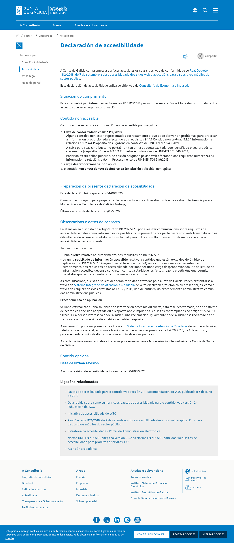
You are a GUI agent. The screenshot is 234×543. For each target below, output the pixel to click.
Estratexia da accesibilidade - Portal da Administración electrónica (114, 431)
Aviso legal (29, 76)
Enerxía (80, 477)
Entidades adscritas (34, 489)
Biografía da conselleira (37, 477)
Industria (81, 489)
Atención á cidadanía (35, 62)
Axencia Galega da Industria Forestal (154, 498)
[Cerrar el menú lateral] (19, 45)
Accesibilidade (67, 36)
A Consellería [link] (30, 25)
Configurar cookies (150, 534)
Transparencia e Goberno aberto (42, 501)
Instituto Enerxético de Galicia (149, 492)
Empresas (82, 483)
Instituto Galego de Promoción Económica (149, 485)
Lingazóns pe (46, 36)
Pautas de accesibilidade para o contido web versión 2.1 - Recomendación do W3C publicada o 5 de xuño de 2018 (140, 394)
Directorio (28, 483)
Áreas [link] (57, 25)
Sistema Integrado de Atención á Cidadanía (104, 285)
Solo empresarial (86, 501)
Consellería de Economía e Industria (164, 85)
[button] (215, 10)
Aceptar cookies (213, 534)
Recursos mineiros (87, 495)
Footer (28, 36)
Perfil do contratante (35, 507)
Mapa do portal (31, 82)
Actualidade (29, 495)
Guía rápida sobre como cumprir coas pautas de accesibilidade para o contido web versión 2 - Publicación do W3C (133, 404)
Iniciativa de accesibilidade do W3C (92, 413)
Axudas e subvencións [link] (90, 25)
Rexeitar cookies (184, 534)
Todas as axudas (141, 477)
